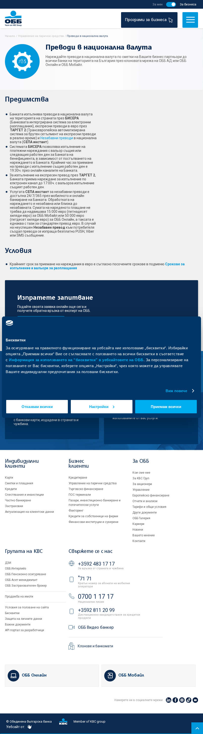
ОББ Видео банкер (96, 627)
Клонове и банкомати (95, 646)
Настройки (98, 406)
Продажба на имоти (19, 596)
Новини (137, 529)
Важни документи (17, 624)
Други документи (144, 512)
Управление (141, 489)
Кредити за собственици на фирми (93, 516)
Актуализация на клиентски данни (29, 512)
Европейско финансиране (150, 495)
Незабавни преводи (56, 138)
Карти (9, 477)
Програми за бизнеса (146, 20)
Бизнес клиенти (79, 464)
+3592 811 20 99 (96, 610)
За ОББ (140, 461)
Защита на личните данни (23, 619)
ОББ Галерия (141, 518)
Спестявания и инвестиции (24, 494)
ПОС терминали (80, 494)
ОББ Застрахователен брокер (26, 585)
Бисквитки (12, 613)
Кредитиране (78, 477)
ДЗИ (8, 563)
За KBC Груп (140, 478)
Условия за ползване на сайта (27, 607)
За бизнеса (188, 4)
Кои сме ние (141, 472)
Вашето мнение (143, 535)
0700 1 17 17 (96, 596)
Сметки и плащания (19, 483)
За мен (157, 4)
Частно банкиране (18, 500)
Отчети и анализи (144, 501)
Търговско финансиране (86, 489)
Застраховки (14, 506)
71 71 (85, 579)
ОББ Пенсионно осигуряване (25, 574)
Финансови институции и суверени (93, 522)
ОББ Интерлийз (15, 568)
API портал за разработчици (24, 630)
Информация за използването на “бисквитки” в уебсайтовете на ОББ (76, 359)
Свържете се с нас (90, 551)
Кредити (11, 489)
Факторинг (76, 510)
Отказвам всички (37, 406)
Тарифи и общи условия (149, 507)
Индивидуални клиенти (22, 464)
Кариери (138, 524)
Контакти (138, 541)
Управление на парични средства (93, 483)
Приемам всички (166, 406)
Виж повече (176, 391)
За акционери (142, 484)
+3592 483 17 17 (96, 564)
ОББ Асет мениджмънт (21, 580)
